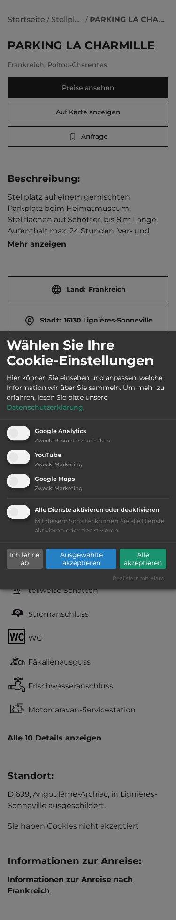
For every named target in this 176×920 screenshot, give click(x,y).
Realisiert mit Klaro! (139, 578)
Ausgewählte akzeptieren (81, 559)
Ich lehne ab (24, 559)
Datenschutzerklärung (45, 408)
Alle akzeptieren (143, 559)
